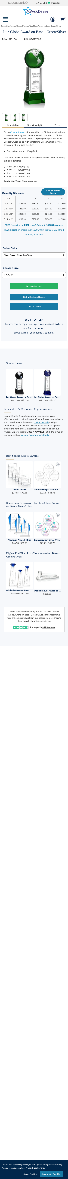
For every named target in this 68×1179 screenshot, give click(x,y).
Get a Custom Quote (53, 191)
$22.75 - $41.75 (47, 491)
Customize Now (34, 286)
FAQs (56, 125)
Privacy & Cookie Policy (35, 1168)
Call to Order (34, 306)
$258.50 (47, 592)
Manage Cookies (30, 1174)
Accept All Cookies (51, 1174)
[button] (18, 3)
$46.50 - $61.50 (19, 541)
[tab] (13, 125)
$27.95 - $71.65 (19, 491)
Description (13, 125)
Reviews (48, 627)
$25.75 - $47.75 (47, 541)
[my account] (52, 21)
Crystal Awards (17, 132)
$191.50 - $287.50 (19, 399)
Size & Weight (34, 125)
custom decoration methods (35, 435)
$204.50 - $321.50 (19, 592)
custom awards (41, 422)
